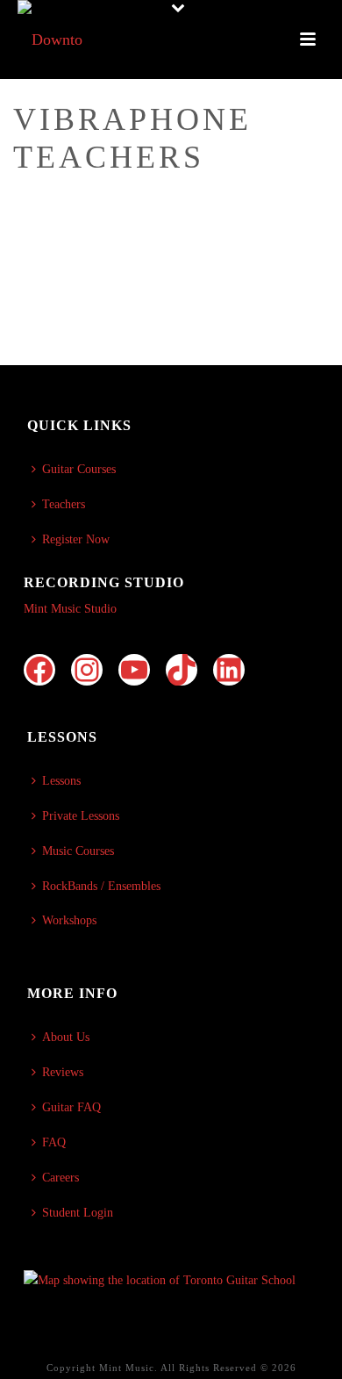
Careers (60, 1177)
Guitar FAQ (71, 1107)
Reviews (62, 1072)
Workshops (69, 920)
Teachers (63, 504)
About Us (65, 1037)
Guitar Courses (79, 469)
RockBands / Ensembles (101, 886)
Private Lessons (80, 815)
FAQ (54, 1142)
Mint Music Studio (70, 608)
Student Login (77, 1212)
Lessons (61, 780)
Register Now (76, 539)
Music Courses (78, 851)
